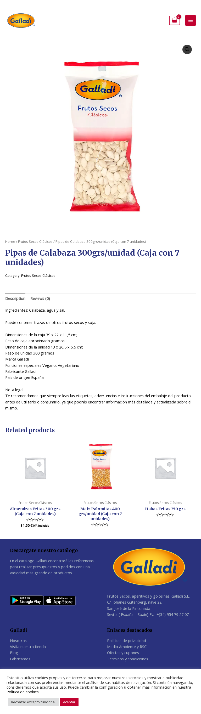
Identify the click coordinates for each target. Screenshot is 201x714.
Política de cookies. (23, 691)
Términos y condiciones (127, 658)
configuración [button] (111, 687)
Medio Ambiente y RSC (127, 646)
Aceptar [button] (69, 702)
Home (10, 241)
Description (15, 298)
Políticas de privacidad (126, 640)
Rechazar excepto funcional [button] (33, 702)
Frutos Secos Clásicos (35, 241)
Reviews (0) (40, 298)
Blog (14, 652)
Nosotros (18, 640)
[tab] (15, 298)
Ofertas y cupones (123, 652)
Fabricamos (20, 658)
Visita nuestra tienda (28, 646)
